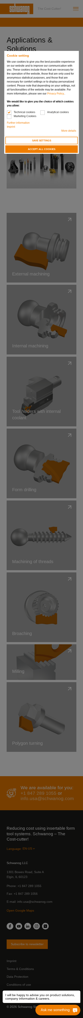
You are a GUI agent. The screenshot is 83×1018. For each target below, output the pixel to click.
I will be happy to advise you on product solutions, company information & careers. (40, 996)
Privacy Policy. (55, 93)
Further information (18, 122)
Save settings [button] (41, 140)
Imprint (11, 126)
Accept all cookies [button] (41, 149)
